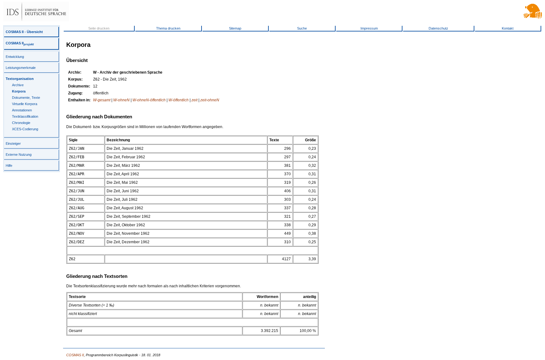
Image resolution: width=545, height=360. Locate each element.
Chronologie (21, 123)
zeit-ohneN (209, 100)
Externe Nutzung (19, 154)
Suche (302, 28)
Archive (18, 85)
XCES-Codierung (25, 129)
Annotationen (22, 110)
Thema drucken (168, 28)
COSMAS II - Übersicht (24, 32)
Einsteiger (13, 143)
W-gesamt (101, 100)
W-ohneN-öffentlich (149, 100)
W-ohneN (121, 100)
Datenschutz (438, 28)
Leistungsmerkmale (21, 68)
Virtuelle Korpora (24, 104)
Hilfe (9, 165)
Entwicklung (15, 57)
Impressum (369, 28)
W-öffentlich (178, 100)
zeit (194, 100)
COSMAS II (20, 43)
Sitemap (235, 28)
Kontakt (507, 28)
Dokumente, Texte (26, 97)
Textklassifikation (25, 116)
